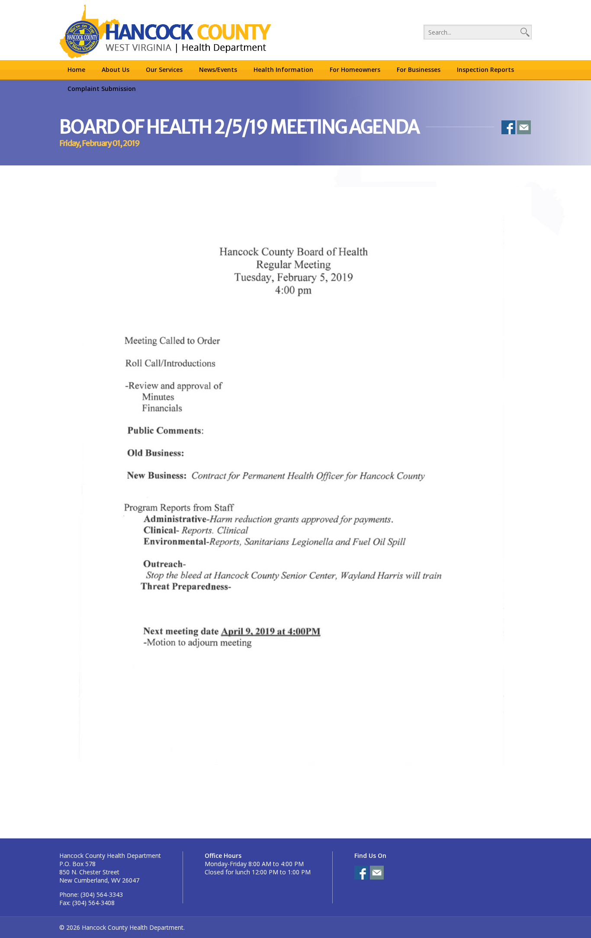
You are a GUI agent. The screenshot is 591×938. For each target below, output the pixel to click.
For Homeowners (355, 69)
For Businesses (418, 69)
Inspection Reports (485, 69)
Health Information (283, 69)
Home (76, 69)
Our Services (164, 69)
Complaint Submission (101, 88)
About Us (115, 69)
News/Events (218, 69)
